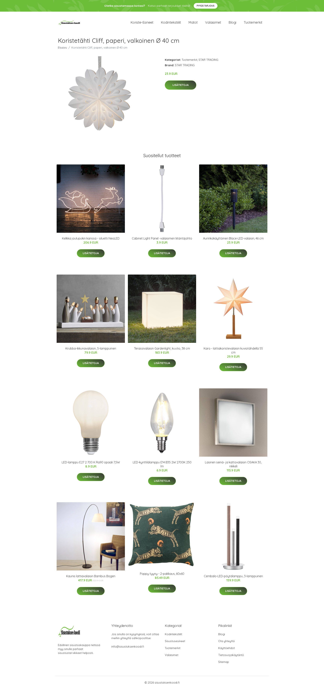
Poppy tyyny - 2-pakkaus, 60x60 (162, 574)
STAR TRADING (208, 60)
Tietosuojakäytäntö (231, 655)
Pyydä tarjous (205, 5)
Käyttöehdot (226, 648)
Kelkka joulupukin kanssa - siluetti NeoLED (90, 238)
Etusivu (62, 47)
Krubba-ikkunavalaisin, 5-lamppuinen (90, 348)
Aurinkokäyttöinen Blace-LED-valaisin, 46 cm (233, 238)
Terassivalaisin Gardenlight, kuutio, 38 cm (162, 348)
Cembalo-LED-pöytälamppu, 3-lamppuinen (233, 576)
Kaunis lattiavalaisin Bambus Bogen (90, 576)
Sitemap (223, 662)
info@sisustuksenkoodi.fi (127, 646)
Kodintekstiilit (171, 22)
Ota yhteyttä (226, 641)
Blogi (232, 22)
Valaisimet (213, 22)
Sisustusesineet (175, 641)
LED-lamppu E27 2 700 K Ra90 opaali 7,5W (91, 462)
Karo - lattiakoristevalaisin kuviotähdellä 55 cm (233, 350)
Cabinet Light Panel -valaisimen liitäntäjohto (162, 238)
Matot (193, 22)
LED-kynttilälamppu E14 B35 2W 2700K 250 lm (162, 464)
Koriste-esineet (141, 22)
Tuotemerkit (253, 22)
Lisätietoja (180, 85)
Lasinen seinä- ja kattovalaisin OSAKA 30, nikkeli (233, 464)
